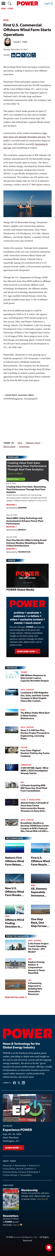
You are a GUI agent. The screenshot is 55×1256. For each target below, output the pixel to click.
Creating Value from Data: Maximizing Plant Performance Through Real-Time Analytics (26, 489)
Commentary (26, 765)
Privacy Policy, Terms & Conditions (18, 1168)
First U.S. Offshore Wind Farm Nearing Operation (40, 863)
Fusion (24, 747)
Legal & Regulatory (30, 800)
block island (9, 446)
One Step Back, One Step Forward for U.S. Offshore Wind (40, 926)
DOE (19, 443)
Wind (10, 8)
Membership (20, 1165)
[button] (3, 3)
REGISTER (10, 505)
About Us (33, 1165)
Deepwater (24, 446)
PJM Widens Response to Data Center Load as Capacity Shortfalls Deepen (35, 678)
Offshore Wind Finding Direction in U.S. (14, 925)
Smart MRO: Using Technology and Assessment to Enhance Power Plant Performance (24, 520)
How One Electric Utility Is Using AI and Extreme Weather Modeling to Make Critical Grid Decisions (26, 542)
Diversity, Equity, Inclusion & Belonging (20, 1172)
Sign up (16, 1225)
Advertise (7, 1165)
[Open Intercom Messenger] (48, 1247)
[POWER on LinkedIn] (23, 1083)
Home (3, 8)
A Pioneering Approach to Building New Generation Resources (35, 988)
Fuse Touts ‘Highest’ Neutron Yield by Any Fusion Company (35, 753)
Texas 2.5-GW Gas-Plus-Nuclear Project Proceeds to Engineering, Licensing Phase (35, 734)
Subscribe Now (26, 651)
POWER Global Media (20, 589)
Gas (22, 782)
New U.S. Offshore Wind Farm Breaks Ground (14, 893)
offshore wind (33, 443)
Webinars (13, 457)
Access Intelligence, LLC (26, 1237)
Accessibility (26, 1175)
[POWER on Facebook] (14, 1083)
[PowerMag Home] (27, 3)
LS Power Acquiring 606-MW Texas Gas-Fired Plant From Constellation (34, 788)
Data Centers (27, 690)
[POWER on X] (19, 1083)
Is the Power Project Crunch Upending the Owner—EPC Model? (38, 947)
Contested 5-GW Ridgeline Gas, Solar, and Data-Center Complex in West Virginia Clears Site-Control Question (35, 698)
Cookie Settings (10, 1175)
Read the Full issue (15, 997)
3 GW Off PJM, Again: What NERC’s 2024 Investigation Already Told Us (34, 770)
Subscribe (41, 1199)
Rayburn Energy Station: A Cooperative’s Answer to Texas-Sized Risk (36, 967)
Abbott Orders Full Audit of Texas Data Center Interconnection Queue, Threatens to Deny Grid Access (35, 808)
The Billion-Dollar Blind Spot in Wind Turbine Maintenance (35, 715)
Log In (47, 3)
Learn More (12, 1147)
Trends (24, 672)
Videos (11, 560)
